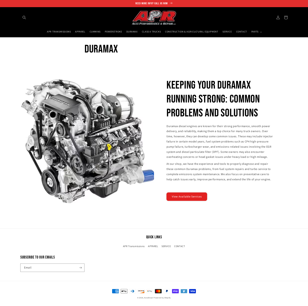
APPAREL (153, 246)
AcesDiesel (148, 298)
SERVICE (166, 246)
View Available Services (187, 197)
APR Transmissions (134, 246)
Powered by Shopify (162, 298)
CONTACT (179, 246)
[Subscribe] (80, 268)
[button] (24, 17)
